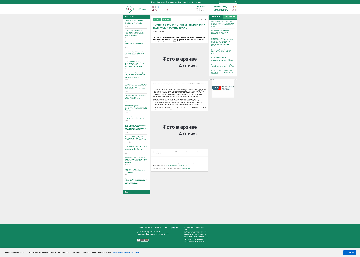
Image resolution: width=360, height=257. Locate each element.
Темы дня (216, 17)
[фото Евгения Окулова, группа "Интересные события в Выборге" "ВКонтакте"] (179, 62)
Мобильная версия (153, 7)
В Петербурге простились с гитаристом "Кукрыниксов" (135, 118)
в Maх (185, 165)
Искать (235, 2)
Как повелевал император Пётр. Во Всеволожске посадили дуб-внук (221, 32)
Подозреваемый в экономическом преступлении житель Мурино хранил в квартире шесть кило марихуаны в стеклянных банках (222, 42)
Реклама (158, 227)
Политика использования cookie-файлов (151, 234)
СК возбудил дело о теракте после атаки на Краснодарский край (135, 98)
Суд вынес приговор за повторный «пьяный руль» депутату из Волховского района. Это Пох (134, 34)
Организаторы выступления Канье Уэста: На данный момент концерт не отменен (135, 44)
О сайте (140, 227)
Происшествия (171, 2)
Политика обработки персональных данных (153, 233)
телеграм (158, 7)
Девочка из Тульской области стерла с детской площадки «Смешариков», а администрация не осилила (136, 88)
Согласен (350, 252)
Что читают (230, 17)
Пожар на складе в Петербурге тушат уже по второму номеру (222, 65)
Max (177, 227)
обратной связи (187, 168)
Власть (153, 2)
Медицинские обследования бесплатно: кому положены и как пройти (222, 72)
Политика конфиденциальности (148, 231)
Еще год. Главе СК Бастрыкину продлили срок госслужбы (135, 172)
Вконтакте (171, 227)
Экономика (161, 2)
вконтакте (156, 7)
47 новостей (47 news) (192, 227)
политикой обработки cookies (126, 252)
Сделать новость (161, 10)
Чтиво (189, 2)
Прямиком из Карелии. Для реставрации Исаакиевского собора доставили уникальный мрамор (135, 76)
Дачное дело (197, 2)
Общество (182, 2)
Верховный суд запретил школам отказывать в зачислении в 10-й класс (134, 23)
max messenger (160, 7)
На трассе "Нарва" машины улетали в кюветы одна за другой (221, 51)
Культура (157, 19)
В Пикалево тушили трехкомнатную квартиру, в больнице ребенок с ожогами (222, 59)
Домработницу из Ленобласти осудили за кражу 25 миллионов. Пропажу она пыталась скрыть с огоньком (136, 150)
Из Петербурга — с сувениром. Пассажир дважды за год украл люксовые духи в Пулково (136, 109)
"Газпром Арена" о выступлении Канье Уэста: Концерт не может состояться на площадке (134, 65)
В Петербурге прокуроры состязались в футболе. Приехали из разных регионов (136, 139)
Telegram (174, 227)
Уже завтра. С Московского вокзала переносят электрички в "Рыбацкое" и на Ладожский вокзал (222, 24)
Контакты (148, 227)
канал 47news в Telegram (174, 165)
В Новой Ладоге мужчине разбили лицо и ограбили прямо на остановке (134, 54)
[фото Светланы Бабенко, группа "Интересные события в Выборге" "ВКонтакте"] (179, 130)
